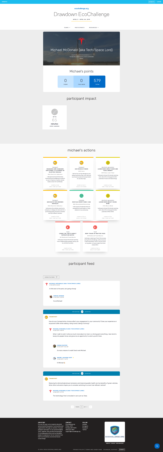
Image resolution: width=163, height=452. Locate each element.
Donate (151, 1)
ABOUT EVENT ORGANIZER (115, 443)
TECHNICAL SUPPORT (110, 449)
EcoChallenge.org (81, 8)
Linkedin (84, 424)
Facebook (85, 428)
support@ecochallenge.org (73, 431)
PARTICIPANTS (80, 27)
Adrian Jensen (58, 295)
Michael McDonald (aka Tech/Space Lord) (64, 283)
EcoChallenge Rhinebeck (81, 55)
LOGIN (159, 1)
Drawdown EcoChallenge (81, 14)
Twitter (84, 429)
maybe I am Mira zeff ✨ (65, 357)
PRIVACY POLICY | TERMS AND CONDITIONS (87, 449)
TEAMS (66, 27)
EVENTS (4, 1)
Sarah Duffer (62, 345)
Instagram (85, 426)
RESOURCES (93, 27)
